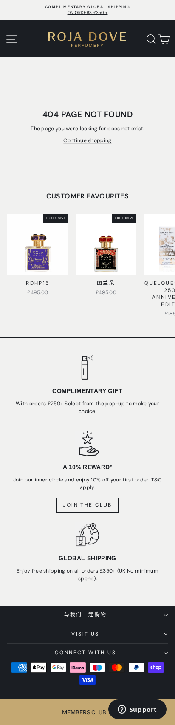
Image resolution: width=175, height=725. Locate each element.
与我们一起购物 (85, 614)
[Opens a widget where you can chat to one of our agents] (137, 710)
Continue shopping (87, 140)
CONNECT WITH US (85, 652)
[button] (87, 712)
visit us (85, 633)
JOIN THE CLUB (87, 504)
